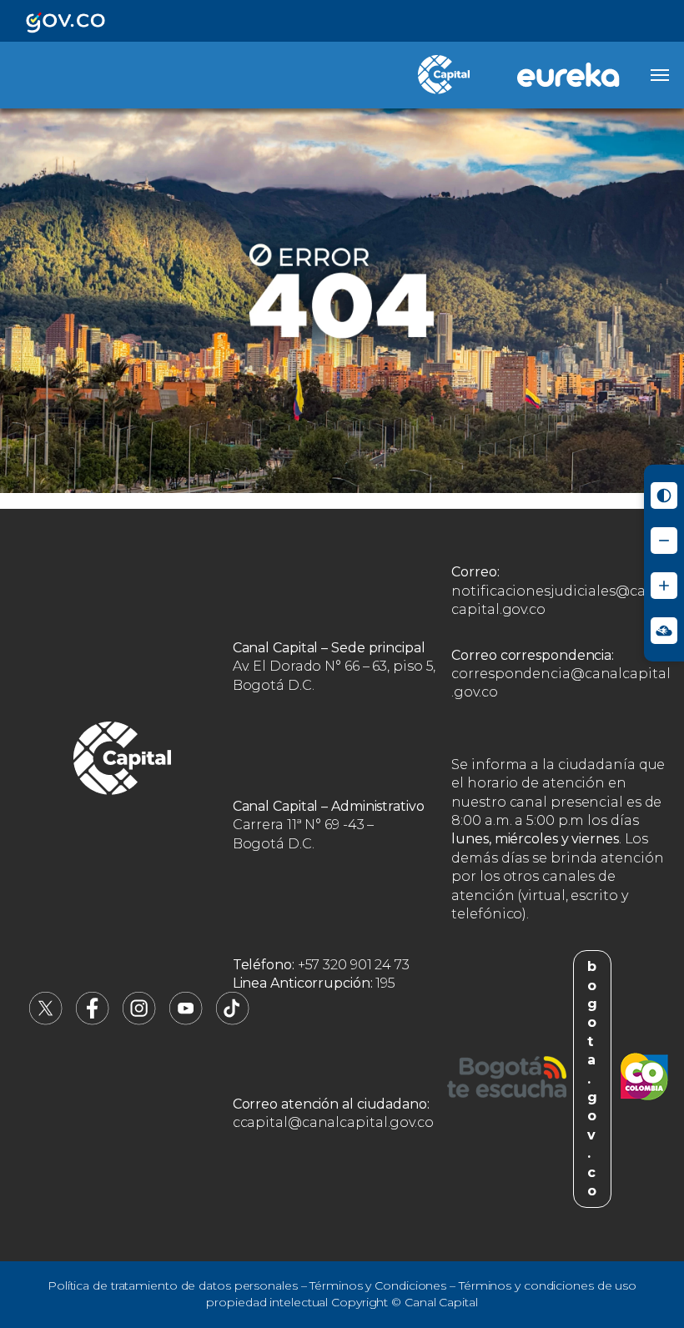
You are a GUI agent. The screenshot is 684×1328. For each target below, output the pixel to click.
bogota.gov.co (592, 1078)
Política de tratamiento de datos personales (173, 1285)
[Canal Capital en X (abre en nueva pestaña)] (46, 1021)
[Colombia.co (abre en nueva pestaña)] (644, 1079)
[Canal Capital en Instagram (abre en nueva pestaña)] (139, 1021)
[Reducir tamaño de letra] (664, 540)
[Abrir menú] (659, 75)
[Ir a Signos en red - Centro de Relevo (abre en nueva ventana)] (664, 630)
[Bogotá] (506, 1079)
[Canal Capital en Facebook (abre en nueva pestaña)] (92, 1021)
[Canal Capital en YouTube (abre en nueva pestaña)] (186, 1021)
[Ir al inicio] (122, 761)
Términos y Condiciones (377, 1285)
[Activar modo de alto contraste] (664, 495)
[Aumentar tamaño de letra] (664, 585)
